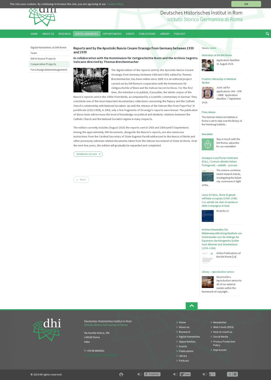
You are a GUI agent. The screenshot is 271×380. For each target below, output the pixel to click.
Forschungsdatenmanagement (49, 69)
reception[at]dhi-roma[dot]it (101, 355)
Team (34, 53)
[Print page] (121, 374)
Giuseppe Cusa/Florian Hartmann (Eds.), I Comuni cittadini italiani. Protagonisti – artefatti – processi (220, 161)
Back (83, 179)
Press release (208, 112)
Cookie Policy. (115, 4)
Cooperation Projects (43, 64)
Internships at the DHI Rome (217, 55)
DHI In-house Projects (43, 58)
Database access (87, 154)
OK (246, 4)
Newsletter (207, 134)
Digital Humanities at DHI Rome (48, 47)
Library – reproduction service (218, 271)
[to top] (192, 305)
